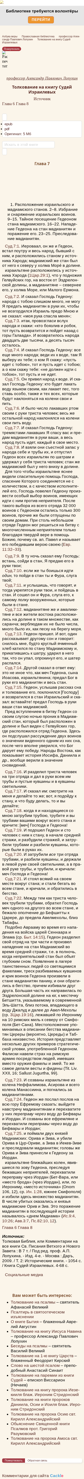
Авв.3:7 (22, 1221)
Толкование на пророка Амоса (44, 1441)
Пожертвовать (11, 48)
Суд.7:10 (13, 570)
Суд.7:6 (12, 408)
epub (8, 124)
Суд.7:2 (12, 296)
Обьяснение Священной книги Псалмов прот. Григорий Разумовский (40, 1429)
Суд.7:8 (12, 447)
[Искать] (4, 151)
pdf (7, 129)
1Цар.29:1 (38, 275)
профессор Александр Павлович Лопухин (42, 78)
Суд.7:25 (13, 1133)
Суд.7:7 (12, 428)
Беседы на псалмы (29, 1346)
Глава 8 (22, 103)
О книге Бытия (25, 1321)
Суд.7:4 (12, 350)
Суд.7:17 (13, 791)
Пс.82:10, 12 (42, 1221)
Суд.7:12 (13, 609)
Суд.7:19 (13, 830)
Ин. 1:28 (34, 1191)
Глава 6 (9, 103)
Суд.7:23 (13, 1080)
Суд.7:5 (12, 379)
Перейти (41, 20)
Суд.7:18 (13, 810)
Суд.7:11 (13, 585)
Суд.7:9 (12, 556)
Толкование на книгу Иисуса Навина (46, 1331)
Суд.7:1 (12, 246)
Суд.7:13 (13, 634)
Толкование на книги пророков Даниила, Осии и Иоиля (46, 1404)
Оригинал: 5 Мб (18, 134)
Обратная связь (37, 1460)
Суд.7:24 (13, 1099)
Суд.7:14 (13, 668)
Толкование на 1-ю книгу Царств (43, 1356)
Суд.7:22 (13, 898)
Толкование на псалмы (33, 1302)
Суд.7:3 (12, 320)
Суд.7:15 (13, 687)
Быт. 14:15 (34, 937)
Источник (42, 99)
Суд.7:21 (13, 879)
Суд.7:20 (13, 854)
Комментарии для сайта (33, 1475)
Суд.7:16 (13, 772)
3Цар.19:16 (21, 1015)
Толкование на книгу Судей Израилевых (42, 89)
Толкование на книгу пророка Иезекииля (45, 1392)
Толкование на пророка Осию (43, 1416)
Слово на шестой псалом (36, 1365)
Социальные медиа (24, 1274)
